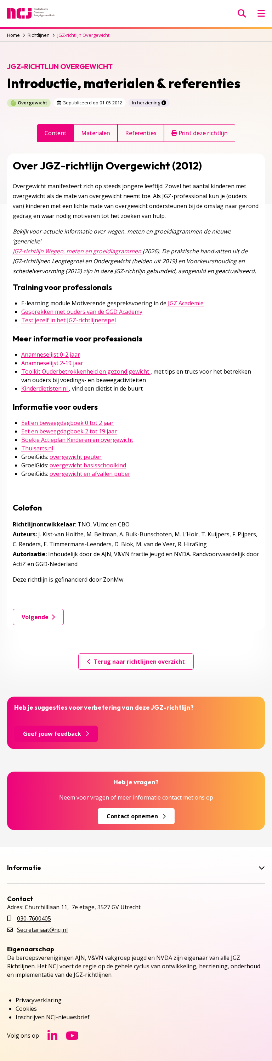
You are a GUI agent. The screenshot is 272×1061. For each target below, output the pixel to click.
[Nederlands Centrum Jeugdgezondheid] (31, 13)
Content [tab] (55, 133)
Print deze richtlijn (202, 133)
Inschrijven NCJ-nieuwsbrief (53, 1017)
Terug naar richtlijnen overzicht (139, 661)
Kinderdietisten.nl (45, 388)
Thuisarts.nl (37, 448)
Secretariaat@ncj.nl (42, 930)
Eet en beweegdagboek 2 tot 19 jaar (69, 431)
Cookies (26, 1009)
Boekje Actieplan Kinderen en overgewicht (77, 440)
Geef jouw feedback (52, 734)
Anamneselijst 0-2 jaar (50, 354)
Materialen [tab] (95, 133)
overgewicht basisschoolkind (88, 465)
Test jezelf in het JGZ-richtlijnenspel (68, 320)
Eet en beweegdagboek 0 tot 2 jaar (67, 423)
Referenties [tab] (141, 133)
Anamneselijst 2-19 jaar (52, 363)
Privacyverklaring (39, 1000)
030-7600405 (34, 918)
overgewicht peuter (76, 457)
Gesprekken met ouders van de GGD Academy (81, 312)
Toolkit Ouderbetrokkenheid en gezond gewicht (86, 371)
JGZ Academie (186, 303)
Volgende (35, 617)
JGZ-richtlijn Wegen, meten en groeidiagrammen (78, 251)
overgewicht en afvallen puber (90, 474)
